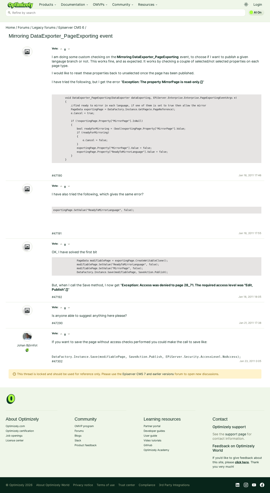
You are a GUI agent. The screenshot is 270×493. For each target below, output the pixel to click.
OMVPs (100, 4)
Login (257, 4)
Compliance (147, 485)
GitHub (148, 445)
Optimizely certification (20, 430)
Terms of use (106, 485)
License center (15, 440)
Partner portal (152, 426)
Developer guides (154, 430)
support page (235, 434)
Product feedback (86, 445)
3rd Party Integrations (174, 485)
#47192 (57, 297)
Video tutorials (152, 440)
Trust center (126, 485)
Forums (23, 27)
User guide (150, 435)
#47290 (57, 323)
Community (123, 4)
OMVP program (84, 426)
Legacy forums (43, 27)
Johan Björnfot (27, 345)
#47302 (57, 361)
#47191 (57, 233)
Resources (148, 4)
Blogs (78, 435)
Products (48, 4)
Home (10, 27)
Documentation (75, 4)
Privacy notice (83, 485)
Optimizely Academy (156, 449)
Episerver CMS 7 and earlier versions (148, 374)
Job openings (14, 435)
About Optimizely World (52, 485)
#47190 (57, 175)
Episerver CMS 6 (71, 27)
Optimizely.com (15, 426)
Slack (78, 440)
